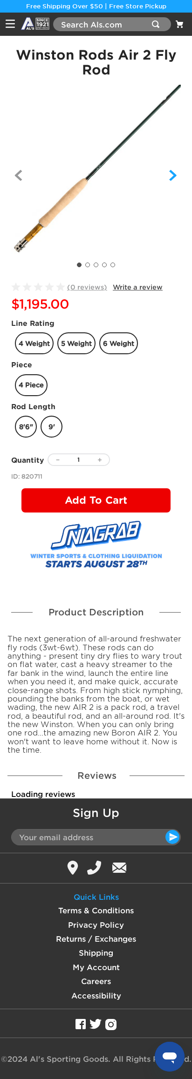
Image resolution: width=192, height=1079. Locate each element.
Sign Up (96, 812)
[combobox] (112, 24)
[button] (34, 343)
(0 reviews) (87, 287)
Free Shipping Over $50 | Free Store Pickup (96, 6)
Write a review (138, 287)
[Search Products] (157, 24)
